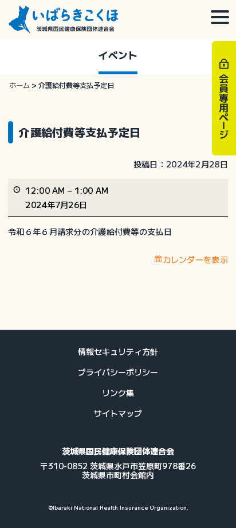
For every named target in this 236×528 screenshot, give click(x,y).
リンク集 (118, 392)
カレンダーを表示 (195, 259)
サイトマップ (118, 413)
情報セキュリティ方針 (118, 351)
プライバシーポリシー (118, 372)
